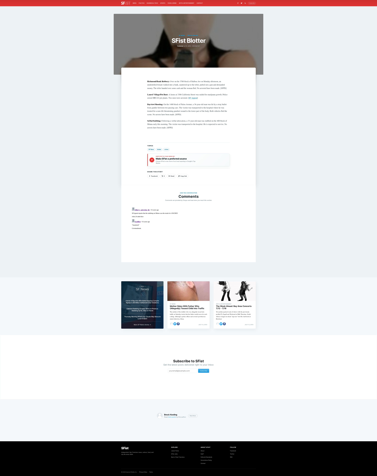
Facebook (233, 451)
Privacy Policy (143, 472)
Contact (200, 3)
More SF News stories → (142, 325)
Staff (202, 454)
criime (166, 149)
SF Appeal (193, 97)
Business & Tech (152, 3)
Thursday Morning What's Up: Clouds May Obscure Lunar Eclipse (142, 318)
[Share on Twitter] (175, 324)
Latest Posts (175, 451)
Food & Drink (172, 3)
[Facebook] (238, 3)
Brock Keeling (193, 35)
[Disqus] (188, 231)
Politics (141, 3)
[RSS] (245, 3)
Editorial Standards (206, 457)
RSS (231, 457)
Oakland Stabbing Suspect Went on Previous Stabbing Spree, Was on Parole (142, 310)
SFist (125, 448)
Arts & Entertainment (186, 3)
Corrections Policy (206, 460)
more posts (172, 417)
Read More (193, 415)
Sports (162, 3)
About (202, 451)
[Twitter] (241, 3)
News (134, 3)
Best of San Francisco (178, 457)
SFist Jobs (174, 454)
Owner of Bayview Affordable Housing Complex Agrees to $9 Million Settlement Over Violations (142, 302)
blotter (159, 149)
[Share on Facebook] (178, 324)
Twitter (232, 454)
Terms (151, 472)
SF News (182, 35)
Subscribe (252, 3)
